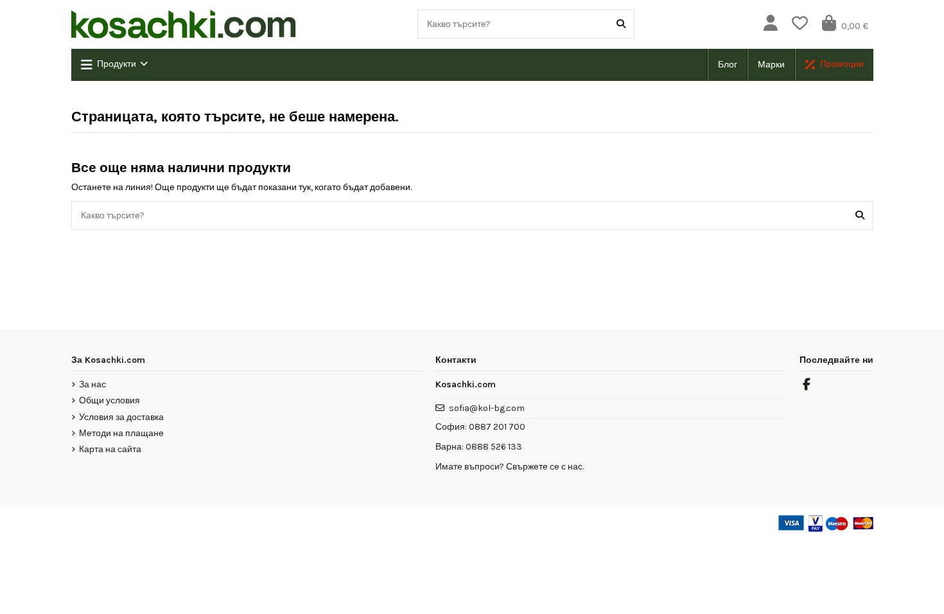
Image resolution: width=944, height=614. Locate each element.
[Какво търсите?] (620, 24)
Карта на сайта (110, 449)
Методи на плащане (121, 433)
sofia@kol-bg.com (487, 408)
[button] (114, 65)
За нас (92, 384)
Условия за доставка (121, 417)
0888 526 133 (494, 446)
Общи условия (109, 400)
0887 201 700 (497, 426)
